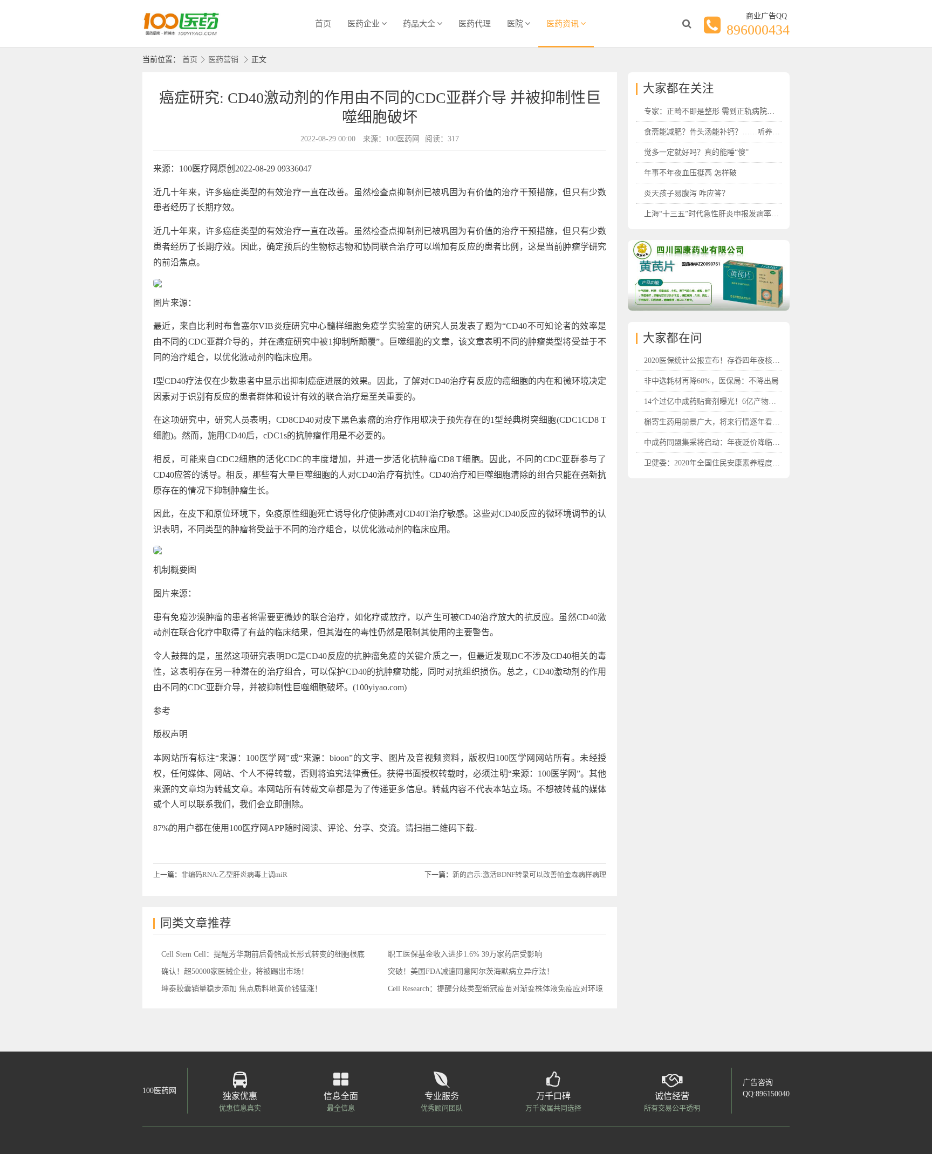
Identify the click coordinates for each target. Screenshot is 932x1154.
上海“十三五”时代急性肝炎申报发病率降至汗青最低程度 (738, 214)
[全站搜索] (686, 24)
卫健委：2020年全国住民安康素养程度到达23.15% (727, 463)
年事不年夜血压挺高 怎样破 (690, 173)
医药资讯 (562, 23)
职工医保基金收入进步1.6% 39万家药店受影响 (465, 954)
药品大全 (419, 23)
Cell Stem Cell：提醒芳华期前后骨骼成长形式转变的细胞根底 (263, 954)
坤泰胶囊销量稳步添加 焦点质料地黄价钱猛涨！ (241, 989)
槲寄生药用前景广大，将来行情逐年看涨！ (715, 422)
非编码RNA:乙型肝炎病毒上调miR (234, 874)
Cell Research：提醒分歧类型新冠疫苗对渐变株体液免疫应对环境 (495, 989)
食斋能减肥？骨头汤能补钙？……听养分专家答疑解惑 (734, 132)
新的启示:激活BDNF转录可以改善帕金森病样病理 (529, 874)
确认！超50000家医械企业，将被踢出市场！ (235, 971)
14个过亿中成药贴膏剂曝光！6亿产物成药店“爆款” (728, 401)
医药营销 (223, 60)
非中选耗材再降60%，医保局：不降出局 (711, 381)
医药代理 (474, 23)
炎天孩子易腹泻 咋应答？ (686, 193)
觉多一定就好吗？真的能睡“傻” (696, 152)
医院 (515, 23)
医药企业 (363, 23)
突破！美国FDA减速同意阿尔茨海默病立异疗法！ (471, 971)
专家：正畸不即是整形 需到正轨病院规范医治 (720, 111)
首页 (323, 23)
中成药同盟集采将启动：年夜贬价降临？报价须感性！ (734, 442)
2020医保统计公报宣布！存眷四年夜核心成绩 (719, 360)
